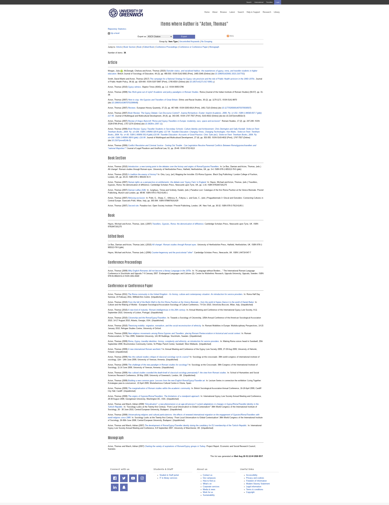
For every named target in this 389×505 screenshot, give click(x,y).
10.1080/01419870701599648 (124, 102)
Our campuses (209, 478)
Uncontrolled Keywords (189, 41)
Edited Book (148, 47)
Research (267, 12)
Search (248, 2)
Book (139, 47)
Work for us (208, 492)
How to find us (209, 481)
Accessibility (251, 475)
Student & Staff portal (169, 475)
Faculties (269, 2)
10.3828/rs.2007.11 (153, 124)
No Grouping (206, 41)
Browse (223, 12)
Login (278, 2)
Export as (142, 36)
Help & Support (253, 12)
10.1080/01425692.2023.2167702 (229, 74)
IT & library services (168, 478)
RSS (231, 36)
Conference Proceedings (166, 47)
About (214, 12)
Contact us (207, 475)
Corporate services (211, 486)
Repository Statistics (117, 29)
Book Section (129, 47)
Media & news (209, 489)
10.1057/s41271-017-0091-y (202, 82)
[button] (184, 37)
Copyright (250, 492)
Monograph (214, 47)
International (259, 2)
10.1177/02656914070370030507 (236, 108)
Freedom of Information (256, 481)
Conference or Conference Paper (193, 47)
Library (277, 12)
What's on (207, 484)
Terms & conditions (254, 489)
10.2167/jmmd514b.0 (121, 140)
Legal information (253, 486)
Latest (232, 12)
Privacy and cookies (255, 478)
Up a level (114, 33)
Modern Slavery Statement (258, 484)
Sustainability (209, 495)
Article (119, 47)
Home (207, 12)
